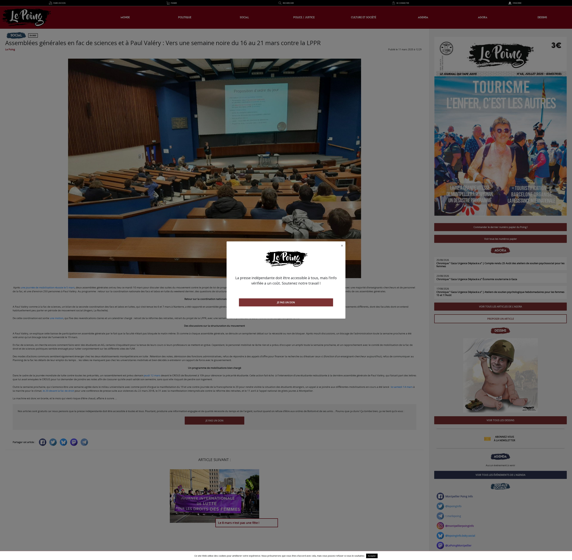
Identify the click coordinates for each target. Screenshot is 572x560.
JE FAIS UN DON (286, 302)
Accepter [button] (372, 555)
